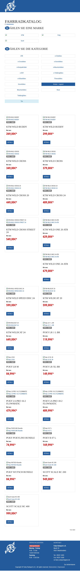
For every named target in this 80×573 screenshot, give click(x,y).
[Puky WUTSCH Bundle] (21, 465)
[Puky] (58, 35)
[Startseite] (10, 6)
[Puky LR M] (21, 359)
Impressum (61, 567)
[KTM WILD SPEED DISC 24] (21, 291)
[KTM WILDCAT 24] (21, 325)
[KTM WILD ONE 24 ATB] (58, 257)
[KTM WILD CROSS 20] (21, 188)
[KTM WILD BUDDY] (21, 120)
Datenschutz (53, 567)
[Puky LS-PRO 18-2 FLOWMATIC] (58, 394)
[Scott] (21, 41)
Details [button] (10, 142)
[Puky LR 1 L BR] (58, 325)
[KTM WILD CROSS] (21, 154)
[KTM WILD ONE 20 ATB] (58, 222)
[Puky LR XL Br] (58, 359)
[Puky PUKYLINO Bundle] (21, 431)
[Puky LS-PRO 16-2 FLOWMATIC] (21, 394)
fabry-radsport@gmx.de (62, 560)
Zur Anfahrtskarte (69, 564)
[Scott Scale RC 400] (21, 499)
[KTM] (21, 35)
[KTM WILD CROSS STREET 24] (21, 222)
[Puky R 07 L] (58, 431)
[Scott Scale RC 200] (58, 465)
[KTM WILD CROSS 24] (58, 188)
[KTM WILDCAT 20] (58, 291)
